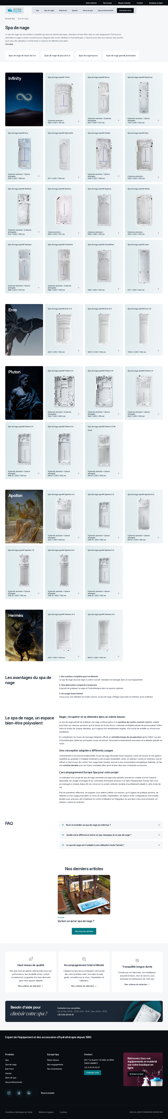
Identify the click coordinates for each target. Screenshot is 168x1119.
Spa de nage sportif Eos (18, 133)
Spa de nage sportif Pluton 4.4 (140, 371)
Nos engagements (55, 1064)
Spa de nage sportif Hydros (59, 189)
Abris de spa (88, 10)
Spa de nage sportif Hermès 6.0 (101, 614)
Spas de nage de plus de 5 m (57, 55)
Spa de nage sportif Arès (138, 133)
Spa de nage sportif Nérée (139, 189)
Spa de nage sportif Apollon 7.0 (21, 550)
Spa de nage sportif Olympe (19, 244)
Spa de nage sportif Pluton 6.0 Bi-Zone (102, 428)
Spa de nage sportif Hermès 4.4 (61, 614)
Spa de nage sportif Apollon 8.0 (61, 550)
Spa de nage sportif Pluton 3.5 (60, 371)
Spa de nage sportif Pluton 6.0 (60, 426)
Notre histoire (53, 1060)
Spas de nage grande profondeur (121, 55)
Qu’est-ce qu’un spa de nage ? (76, 921)
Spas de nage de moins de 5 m (22, 55)
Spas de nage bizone (88, 55)
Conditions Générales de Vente (18, 1112)
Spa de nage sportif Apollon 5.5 (101, 494)
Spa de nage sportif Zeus (138, 244)
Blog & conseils (47, 1093)
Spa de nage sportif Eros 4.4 (60, 309)
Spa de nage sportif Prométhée (101, 244)
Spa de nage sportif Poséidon (60, 244)
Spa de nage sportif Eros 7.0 (139, 309)
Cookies (63, 1112)
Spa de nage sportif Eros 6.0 (100, 309)
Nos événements (54, 1069)
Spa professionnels (105, 10)
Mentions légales (46, 1112)
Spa (37, 10)
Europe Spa (10, 18)
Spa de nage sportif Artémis (19, 189)
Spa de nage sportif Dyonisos (140, 77)
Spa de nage (49, 10)
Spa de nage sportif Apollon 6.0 (141, 494)
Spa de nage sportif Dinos (98, 77)
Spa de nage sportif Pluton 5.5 (20, 426)
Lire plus (9, 44)
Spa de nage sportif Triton (59, 77)
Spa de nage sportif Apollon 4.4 (61, 494)
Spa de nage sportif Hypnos (99, 189)
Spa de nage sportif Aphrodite (60, 133)
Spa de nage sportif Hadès (99, 133)
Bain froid (63, 10)
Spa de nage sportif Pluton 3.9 (100, 371)
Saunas (75, 10)
